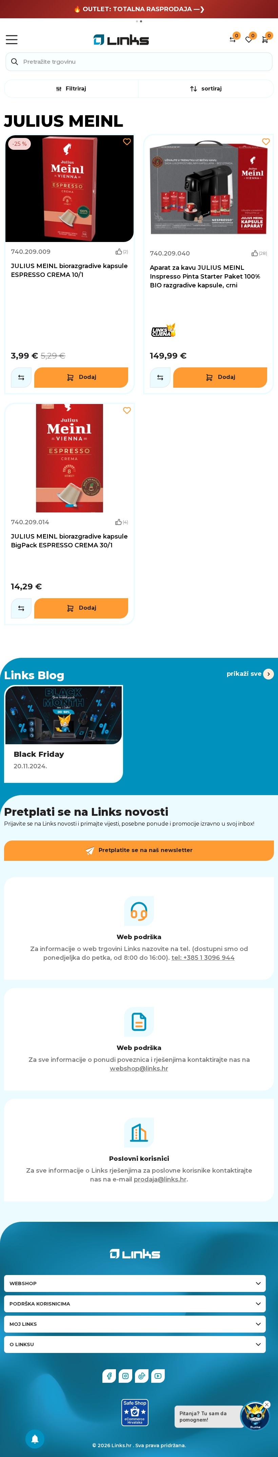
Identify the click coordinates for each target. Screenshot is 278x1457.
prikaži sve (244, 673)
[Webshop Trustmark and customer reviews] (134, 1412)
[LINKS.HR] (34, 1439)
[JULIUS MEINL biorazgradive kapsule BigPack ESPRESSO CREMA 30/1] (69, 514)
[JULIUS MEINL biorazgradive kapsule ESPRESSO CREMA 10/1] (69, 264)
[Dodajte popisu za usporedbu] (21, 377)
